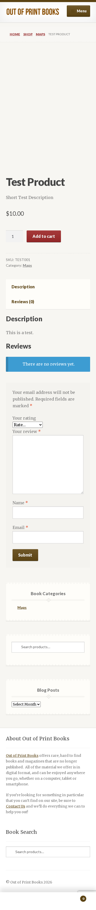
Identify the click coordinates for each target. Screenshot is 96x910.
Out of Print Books (22, 755)
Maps (40, 34)
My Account (16, 901)
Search (48, 901)
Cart (74, 896)
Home (15, 34)
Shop (28, 34)
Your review (27, 431)
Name (20, 502)
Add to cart (44, 236)
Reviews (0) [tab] (23, 301)
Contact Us (15, 806)
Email (20, 527)
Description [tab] (23, 286)
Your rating (24, 418)
